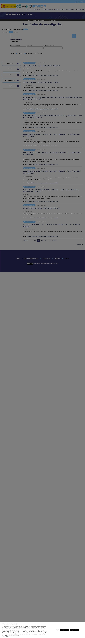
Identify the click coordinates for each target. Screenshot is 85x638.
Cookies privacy (5, 636)
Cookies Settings (55, 630)
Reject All (64, 630)
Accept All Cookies (74, 630)
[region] (42, 630)
